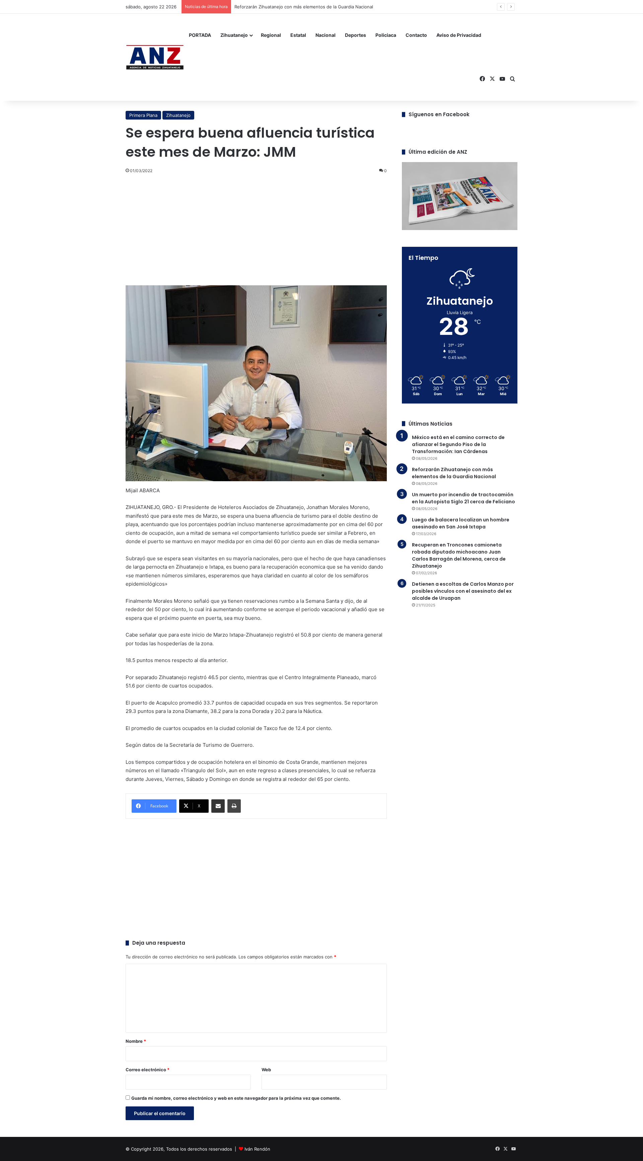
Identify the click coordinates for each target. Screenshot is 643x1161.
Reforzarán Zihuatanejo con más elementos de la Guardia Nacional (303, 6)
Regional (271, 35)
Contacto (416, 35)
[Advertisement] (256, 228)
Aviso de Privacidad (458, 35)
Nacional (325, 35)
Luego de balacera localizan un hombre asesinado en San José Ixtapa (460, 523)
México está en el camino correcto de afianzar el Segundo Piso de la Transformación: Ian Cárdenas (458, 444)
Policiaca (385, 35)
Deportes (355, 35)
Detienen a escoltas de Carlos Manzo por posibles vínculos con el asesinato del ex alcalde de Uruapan (463, 591)
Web (266, 1069)
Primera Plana (143, 115)
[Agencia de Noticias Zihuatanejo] (155, 57)
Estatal (298, 35)
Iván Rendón (257, 1149)
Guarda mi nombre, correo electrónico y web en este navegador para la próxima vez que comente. (236, 1098)
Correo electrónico (147, 1069)
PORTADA (200, 35)
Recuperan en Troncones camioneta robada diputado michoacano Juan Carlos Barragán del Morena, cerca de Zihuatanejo (459, 555)
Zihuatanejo (234, 35)
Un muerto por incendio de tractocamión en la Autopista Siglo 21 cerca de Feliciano (463, 498)
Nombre (136, 1041)
